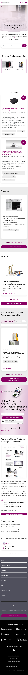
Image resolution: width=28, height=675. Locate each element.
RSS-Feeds (3, 595)
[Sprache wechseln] (23, 2)
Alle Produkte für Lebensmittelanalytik (14, 379)
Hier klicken (14, 421)
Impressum (7, 670)
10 (21, 242)
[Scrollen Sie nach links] (23, 321)
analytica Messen (6, 565)
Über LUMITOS (13, 658)
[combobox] (14, 325)
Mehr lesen (4, 430)
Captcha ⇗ (20, 423)
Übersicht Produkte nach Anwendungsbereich (12, 529)
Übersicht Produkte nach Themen (9, 526)
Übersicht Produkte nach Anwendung (10, 531)
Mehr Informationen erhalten (14, 514)
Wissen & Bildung (5, 590)
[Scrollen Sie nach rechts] (25, 321)
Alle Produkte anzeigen (14, 247)
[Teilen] (21, 2)
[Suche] (18, 2)
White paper (4, 575)
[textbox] (14, 325)
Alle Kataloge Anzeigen (14, 303)
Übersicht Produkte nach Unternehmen (10, 524)
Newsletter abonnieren (12, 417)
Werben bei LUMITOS (13, 656)
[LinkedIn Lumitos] (14, 650)
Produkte (3, 570)
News (2, 560)
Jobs (2, 585)
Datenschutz (20, 670)
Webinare (3, 580)
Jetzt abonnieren (14, 616)
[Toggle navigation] (26, 3)
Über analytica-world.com (14, 661)
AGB (14, 670)
